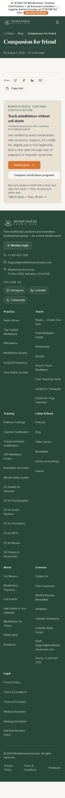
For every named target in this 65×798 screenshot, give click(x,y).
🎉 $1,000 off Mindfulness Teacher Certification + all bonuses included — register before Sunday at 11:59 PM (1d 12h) (32, 7)
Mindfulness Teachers (11, 587)
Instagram (17, 290)
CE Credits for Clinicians (12, 489)
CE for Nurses (12, 542)
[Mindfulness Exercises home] (16, 22)
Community (18, 300)
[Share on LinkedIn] (32, 80)
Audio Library (11, 320)
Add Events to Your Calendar (15, 610)
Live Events (10, 599)
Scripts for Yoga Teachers (45, 400)
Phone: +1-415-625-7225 (47, 660)
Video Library (43, 441)
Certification (22, 165)
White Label (11, 634)
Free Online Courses (16, 372)
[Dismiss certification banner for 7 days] (58, 8)
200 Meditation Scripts (12, 456)
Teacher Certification (16, 431)
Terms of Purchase (15, 701)
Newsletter (41, 451)
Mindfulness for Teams (13, 623)
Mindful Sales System (16, 477)
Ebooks (39, 356)
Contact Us (41, 576)
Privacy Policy (12, 682)
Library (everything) (47, 461)
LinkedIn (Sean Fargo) (44, 630)
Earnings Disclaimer (15, 721)
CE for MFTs (11, 533)
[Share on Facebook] (23, 80)
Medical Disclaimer (15, 711)
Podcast (40, 422)
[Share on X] (15, 80)
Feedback (10, 644)
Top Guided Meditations (11, 331)
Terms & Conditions (15, 692)
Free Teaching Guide (48, 379)
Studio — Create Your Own (48, 322)
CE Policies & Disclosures (11, 554)
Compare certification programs (34, 175)
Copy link (17, 88)
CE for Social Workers (11, 511)
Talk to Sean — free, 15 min (25, 196)
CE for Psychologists (16, 500)
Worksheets (42, 346)
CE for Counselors (14, 523)
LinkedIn (40, 290)
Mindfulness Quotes (15, 352)
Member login (20, 245)
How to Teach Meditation (43, 367)
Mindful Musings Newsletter (45, 597)
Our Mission (11, 576)
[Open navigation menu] (57, 22)
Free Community (45, 586)
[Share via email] (40, 80)
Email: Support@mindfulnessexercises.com (47, 645)
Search (39, 471)
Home (10, 33)
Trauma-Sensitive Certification (14, 443)
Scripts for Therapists (48, 388)
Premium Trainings (14, 422)
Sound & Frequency (15, 362)
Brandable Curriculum (16, 467)
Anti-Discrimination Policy (14, 732)
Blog (20, 33)
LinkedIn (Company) (47, 618)
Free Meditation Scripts (44, 335)
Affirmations (10, 343)
